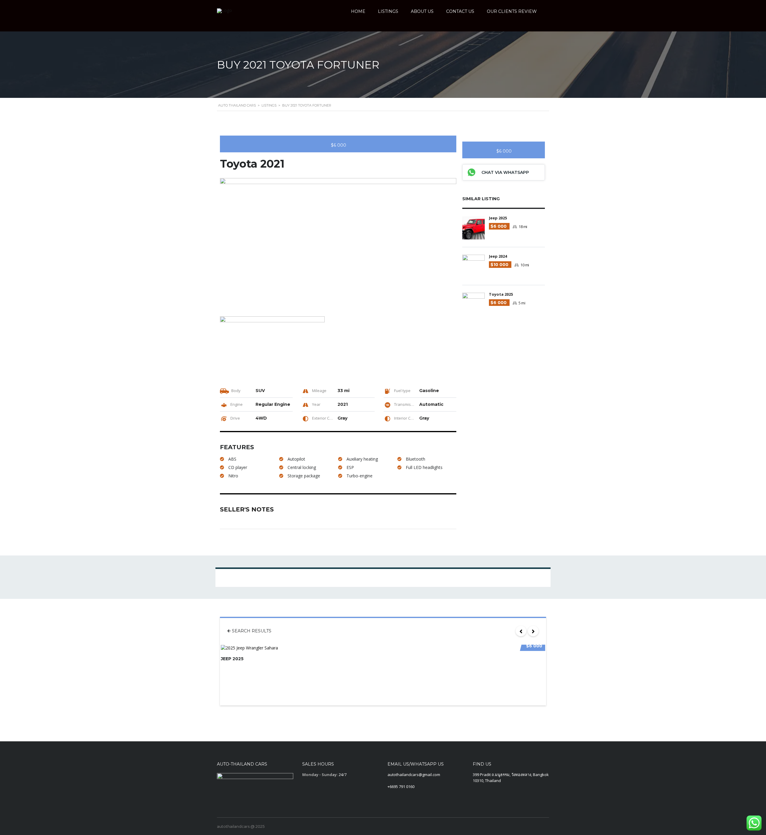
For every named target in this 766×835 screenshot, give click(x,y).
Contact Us (460, 11)
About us (422, 11)
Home (358, 11)
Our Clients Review (512, 11)
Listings (388, 11)
